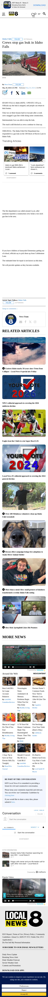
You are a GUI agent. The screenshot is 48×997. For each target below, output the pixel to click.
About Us (15, 937)
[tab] (8, 827)
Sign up (41, 810)
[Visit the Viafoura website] (41, 872)
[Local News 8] (16, 14)
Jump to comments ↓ (9, 309)
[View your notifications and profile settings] (43, 827)
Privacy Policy (29, 934)
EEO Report (7, 934)
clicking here (9, 795)
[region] (24, 841)
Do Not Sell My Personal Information (16, 943)
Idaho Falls (22, 300)
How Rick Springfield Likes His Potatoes (21, 628)
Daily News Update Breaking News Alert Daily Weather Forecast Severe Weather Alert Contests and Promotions (11, 960)
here (13, 802)
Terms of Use (18, 934)
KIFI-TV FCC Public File (29, 937)
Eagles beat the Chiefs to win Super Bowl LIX (20, 441)
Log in (36, 810)
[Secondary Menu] (5, 14)
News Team (8, 84)
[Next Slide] (43, 160)
